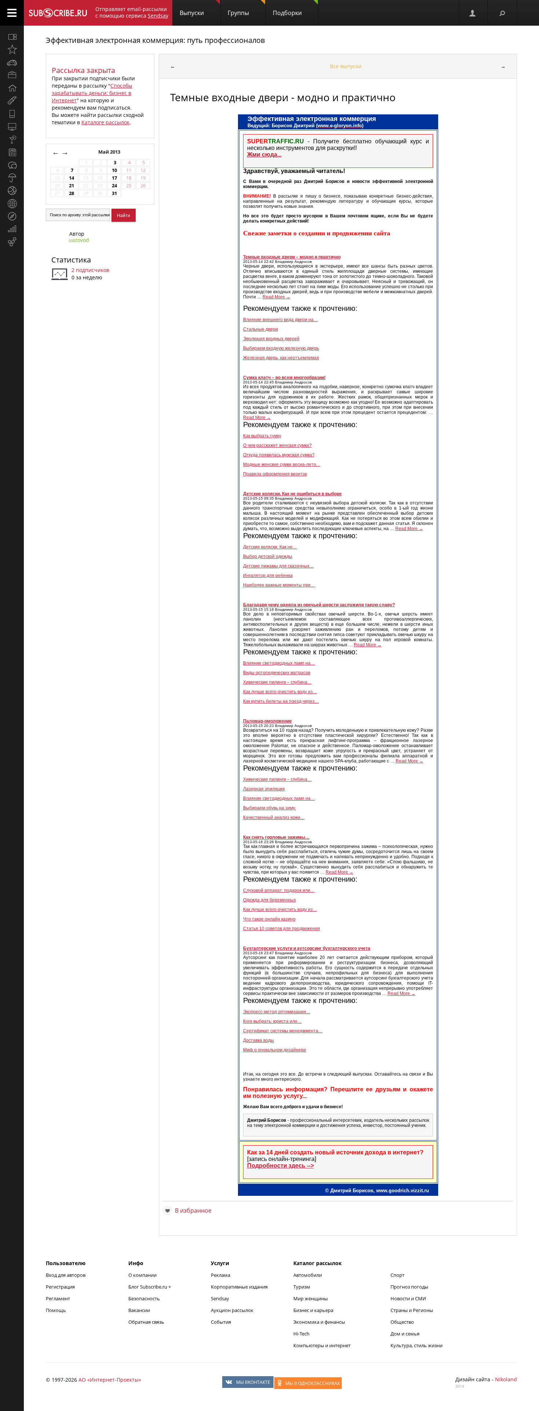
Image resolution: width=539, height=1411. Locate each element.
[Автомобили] (12, 62)
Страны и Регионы (411, 1310)
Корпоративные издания (239, 1286)
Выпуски (192, 13)
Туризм (301, 1286)
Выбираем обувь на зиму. (269, 808)
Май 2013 (109, 152)
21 (71, 186)
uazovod (79, 239)
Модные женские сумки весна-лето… (281, 464)
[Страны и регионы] (12, 203)
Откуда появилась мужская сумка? (279, 455)
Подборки (287, 13)
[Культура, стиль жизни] (12, 139)
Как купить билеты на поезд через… (281, 701)
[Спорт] (12, 190)
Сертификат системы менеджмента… (283, 1030)
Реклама (220, 1275)
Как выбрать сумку (262, 435)
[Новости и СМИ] (12, 152)
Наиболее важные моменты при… (279, 585)
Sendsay (220, 1298)
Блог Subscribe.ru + (150, 1286)
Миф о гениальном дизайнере (274, 1049)
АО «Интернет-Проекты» (109, 1379)
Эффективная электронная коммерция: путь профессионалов (155, 40)
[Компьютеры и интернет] (12, 126)
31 (114, 193)
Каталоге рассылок (105, 122)
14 (71, 178)
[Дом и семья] (12, 87)
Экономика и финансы (319, 1322)
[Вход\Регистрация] (473, 13)
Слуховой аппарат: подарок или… (279, 890)
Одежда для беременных (269, 900)
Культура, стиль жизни (416, 1345)
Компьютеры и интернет (322, 1345)
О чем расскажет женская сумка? (277, 445)
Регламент (58, 1298)
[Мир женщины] (12, 100)
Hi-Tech (301, 1333)
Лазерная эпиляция (264, 788)
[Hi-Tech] (12, 113)
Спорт (397, 1275)
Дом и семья (404, 1333)
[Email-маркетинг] (12, 241)
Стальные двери (260, 329)
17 (114, 178)
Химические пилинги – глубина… (277, 682)
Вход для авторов (65, 1275)
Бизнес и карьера (313, 1310)
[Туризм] (12, 216)
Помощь (56, 1310)
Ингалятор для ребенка (268, 575)
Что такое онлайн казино (269, 919)
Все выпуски (346, 66)
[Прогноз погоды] (12, 177)
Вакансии (139, 1310)
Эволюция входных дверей (271, 338)
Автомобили (307, 1275)
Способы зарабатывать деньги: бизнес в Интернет (92, 93)
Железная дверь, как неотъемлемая (281, 357)
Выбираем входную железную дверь (281, 348)
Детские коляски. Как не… (270, 547)
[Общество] (12, 164)
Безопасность (144, 1298)
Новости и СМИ (408, 1298)
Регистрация (60, 1286)
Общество (402, 1322)
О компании (142, 1275)
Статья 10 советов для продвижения (281, 928)
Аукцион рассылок (232, 1310)
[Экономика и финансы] (12, 229)
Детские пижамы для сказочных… (278, 566)
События (221, 1322)
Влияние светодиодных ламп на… (279, 663)
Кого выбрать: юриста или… (272, 1021)
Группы (238, 13)
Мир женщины (310, 1298)
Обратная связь (146, 1322)
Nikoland (506, 1379)
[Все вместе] (12, 36)
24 (114, 186)
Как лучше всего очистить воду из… (280, 691)
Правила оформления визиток (275, 474)
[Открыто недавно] (12, 49)
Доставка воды (258, 1040)
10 (114, 170)
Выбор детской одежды (267, 556)
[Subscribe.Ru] (58, 13)
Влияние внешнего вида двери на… (280, 319)
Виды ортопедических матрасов (276, 672)
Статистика (71, 260)
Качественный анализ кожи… (274, 817)
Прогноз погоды (409, 1286)
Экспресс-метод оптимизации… (276, 1011)
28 (71, 193)
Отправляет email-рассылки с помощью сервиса (131, 12)
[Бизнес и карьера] (12, 75)
